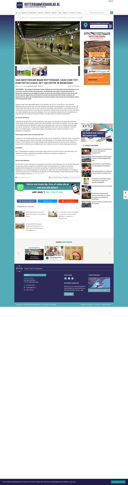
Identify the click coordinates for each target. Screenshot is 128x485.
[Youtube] (69, 278)
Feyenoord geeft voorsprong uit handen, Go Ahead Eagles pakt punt (102, 158)
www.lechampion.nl (38, 173)
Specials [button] (54, 12)
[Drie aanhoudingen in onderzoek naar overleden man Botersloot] (86, 173)
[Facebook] (65, 278)
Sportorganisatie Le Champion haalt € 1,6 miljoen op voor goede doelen (36, 214)
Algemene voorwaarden (87, 304)
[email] (125, 197)
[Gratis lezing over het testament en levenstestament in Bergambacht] (86, 151)
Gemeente (41, 12)
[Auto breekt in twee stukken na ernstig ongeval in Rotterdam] (86, 166)
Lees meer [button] (72, 482)
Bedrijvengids (32, 12)
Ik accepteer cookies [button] (118, 482)
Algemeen (24, 12)
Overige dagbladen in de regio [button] (97, 290)
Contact (79, 12)
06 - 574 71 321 (54, 192)
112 (19, 12)
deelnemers (24, 177)
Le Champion (76, 86)
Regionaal (47, 12)
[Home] (16, 12)
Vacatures (72, 12)
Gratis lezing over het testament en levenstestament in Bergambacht (102, 151)
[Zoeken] (111, 12)
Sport (60, 12)
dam (18, 177)
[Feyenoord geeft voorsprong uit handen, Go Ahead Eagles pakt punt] (86, 159)
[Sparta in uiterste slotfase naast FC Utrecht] (86, 204)
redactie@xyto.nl (31, 287)
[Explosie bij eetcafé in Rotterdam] (86, 188)
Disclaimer (97, 304)
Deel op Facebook (28, 201)
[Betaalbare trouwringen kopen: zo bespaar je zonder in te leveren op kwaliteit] (86, 181)
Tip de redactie (70, 201)
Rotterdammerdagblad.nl (42, 4)
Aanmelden (68, 294)
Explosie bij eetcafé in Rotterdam (102, 186)
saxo (29, 177)
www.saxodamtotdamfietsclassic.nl (25, 155)
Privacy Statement (106, 304)
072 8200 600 (30, 285)
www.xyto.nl (29, 290)
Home (18, 17)
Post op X (48, 201)
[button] (16, 71)
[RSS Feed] (72, 278)
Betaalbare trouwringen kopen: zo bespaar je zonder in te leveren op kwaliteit (101, 180)
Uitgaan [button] (65, 12)
